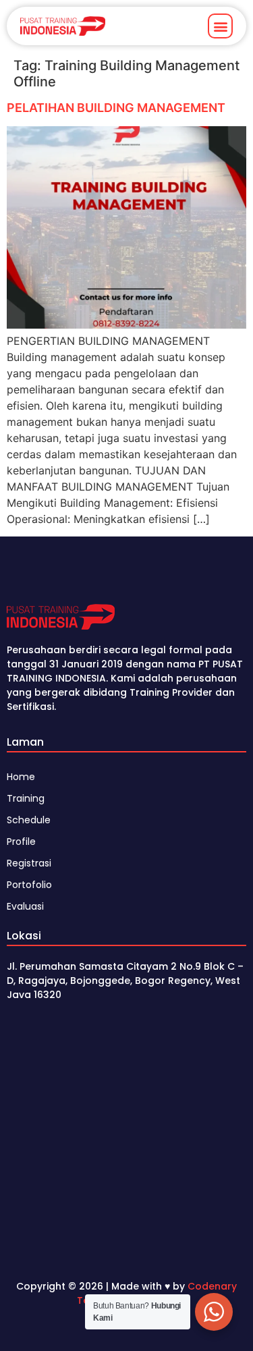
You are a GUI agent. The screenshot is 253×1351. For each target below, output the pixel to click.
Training (26, 798)
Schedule (29, 820)
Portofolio (29, 884)
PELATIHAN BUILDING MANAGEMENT (116, 108)
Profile (21, 841)
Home (21, 776)
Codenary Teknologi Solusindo (157, 1293)
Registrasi (29, 863)
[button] (220, 25)
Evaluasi (25, 906)
